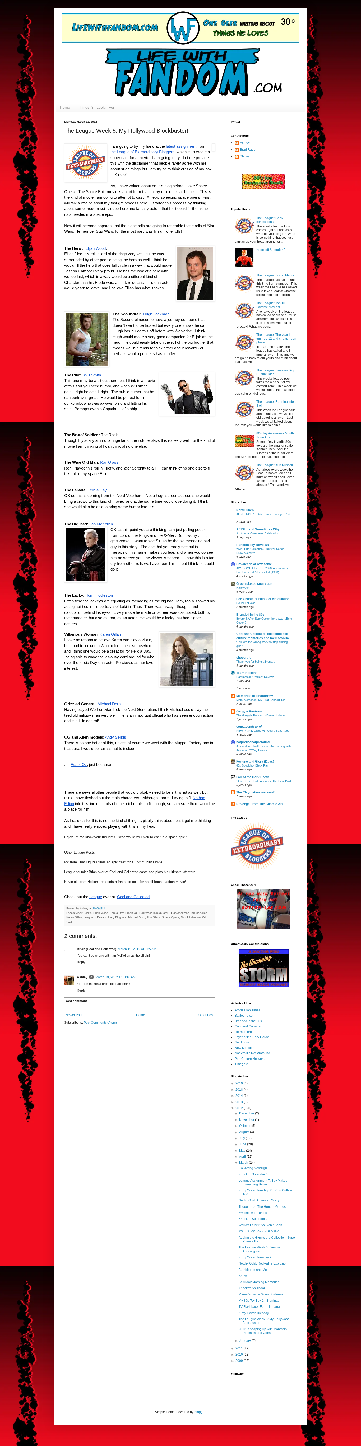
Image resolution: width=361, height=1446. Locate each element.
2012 (239, 1108)
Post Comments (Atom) (100, 1022)
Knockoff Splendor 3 (253, 1174)
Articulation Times (247, 1010)
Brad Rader (248, 149)
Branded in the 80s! (251, 614)
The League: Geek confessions (269, 220)
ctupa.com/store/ (249, 727)
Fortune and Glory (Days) (255, 761)
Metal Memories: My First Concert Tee (260, 699)
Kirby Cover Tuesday (254, 1313)
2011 (239, 1348)
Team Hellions (246, 673)
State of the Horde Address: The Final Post (263, 781)
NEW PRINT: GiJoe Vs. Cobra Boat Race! (263, 730)
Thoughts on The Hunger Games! (262, 1207)
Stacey (245, 156)
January (245, 1341)
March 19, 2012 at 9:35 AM (137, 949)
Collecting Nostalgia (253, 1168)
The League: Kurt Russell (274, 465)
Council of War (245, 603)
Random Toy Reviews (252, 545)
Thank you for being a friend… (255, 661)
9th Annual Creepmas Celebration (257, 533)
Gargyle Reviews (249, 711)
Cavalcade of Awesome (254, 564)
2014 (239, 1096)
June (243, 1144)
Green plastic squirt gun (254, 584)
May (242, 1150)
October (245, 1126)
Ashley (245, 143)
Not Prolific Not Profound (252, 1053)
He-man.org (243, 1032)
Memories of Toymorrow (254, 696)
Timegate (241, 1064)
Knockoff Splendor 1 (253, 1288)
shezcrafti (243, 657)
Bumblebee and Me (253, 1270)
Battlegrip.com (245, 1015)
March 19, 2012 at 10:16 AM (115, 977)
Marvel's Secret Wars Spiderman (262, 1294)
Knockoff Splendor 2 (270, 250)
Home (65, 107)
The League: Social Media (275, 275)
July (242, 1138)
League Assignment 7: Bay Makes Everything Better (263, 1182)
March (244, 1163)
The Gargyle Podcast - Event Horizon (260, 715)
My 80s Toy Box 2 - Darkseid (259, 1231)
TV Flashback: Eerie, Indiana (259, 1307)
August (244, 1132)
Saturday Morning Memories (259, 1282)
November (247, 1120)
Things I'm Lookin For (96, 107)
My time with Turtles (253, 1213)
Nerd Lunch (245, 510)
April (243, 1156)
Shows (243, 1276)
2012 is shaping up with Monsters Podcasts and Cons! (263, 1331)
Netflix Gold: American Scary (259, 1200)
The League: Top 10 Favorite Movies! (270, 305)
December (247, 1113)
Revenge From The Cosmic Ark (260, 804)
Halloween (242, 587)
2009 (239, 1361)
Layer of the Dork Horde (252, 1037)
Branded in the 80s (248, 1021)
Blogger (199, 1412)
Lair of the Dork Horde (253, 777)
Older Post (206, 1015)
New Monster (244, 1048)
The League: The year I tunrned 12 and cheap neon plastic (276, 338)
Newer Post (74, 1015)
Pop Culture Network (250, 1059)
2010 (239, 1354)
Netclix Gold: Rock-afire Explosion (263, 1263)
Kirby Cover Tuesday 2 (255, 1257)
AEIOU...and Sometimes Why (258, 529)
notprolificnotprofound (253, 742)
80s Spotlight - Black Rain (252, 765)
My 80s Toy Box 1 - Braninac (259, 1301)
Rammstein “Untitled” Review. (255, 676)
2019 (239, 1083)
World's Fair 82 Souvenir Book (260, 1225)
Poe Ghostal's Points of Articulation (262, 599)
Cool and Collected (248, 1026)
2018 (239, 1089)
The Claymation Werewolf (255, 792)
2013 (239, 1102)
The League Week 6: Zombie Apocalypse (259, 1249)
